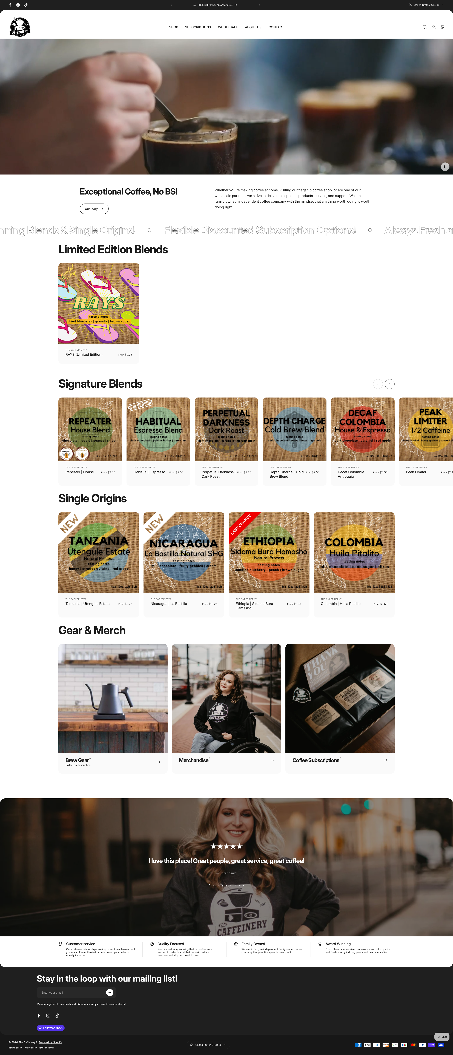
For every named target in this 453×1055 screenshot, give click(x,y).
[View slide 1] (209, 885)
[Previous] (172, 5)
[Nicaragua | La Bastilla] (184, 552)
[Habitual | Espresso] (158, 429)
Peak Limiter (416, 472)
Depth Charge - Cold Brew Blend (287, 474)
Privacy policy (30, 1048)
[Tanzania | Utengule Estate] (98, 552)
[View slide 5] (226, 885)
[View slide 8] (239, 885)
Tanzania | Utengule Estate (87, 604)
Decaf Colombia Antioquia (351, 474)
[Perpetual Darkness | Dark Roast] (227, 429)
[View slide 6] (231, 885)
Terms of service (47, 1048)
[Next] (259, 5)
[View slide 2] (214, 885)
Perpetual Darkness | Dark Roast (219, 474)
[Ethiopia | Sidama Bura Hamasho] (269, 552)
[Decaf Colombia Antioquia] (363, 429)
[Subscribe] (109, 992)
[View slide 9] (243, 885)
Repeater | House (79, 472)
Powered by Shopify (50, 1042)
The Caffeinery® (75, 599)
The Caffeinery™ (76, 350)
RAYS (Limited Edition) (84, 354)
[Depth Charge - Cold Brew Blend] (294, 429)
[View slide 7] (235, 885)
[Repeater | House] (90, 429)
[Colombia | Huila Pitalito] (354, 552)
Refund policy (15, 1048)
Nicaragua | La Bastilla (169, 604)
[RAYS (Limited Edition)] (98, 303)
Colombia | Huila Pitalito (341, 604)
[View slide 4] (222, 885)
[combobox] (427, 5)
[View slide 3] (218, 885)
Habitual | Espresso (149, 472)
